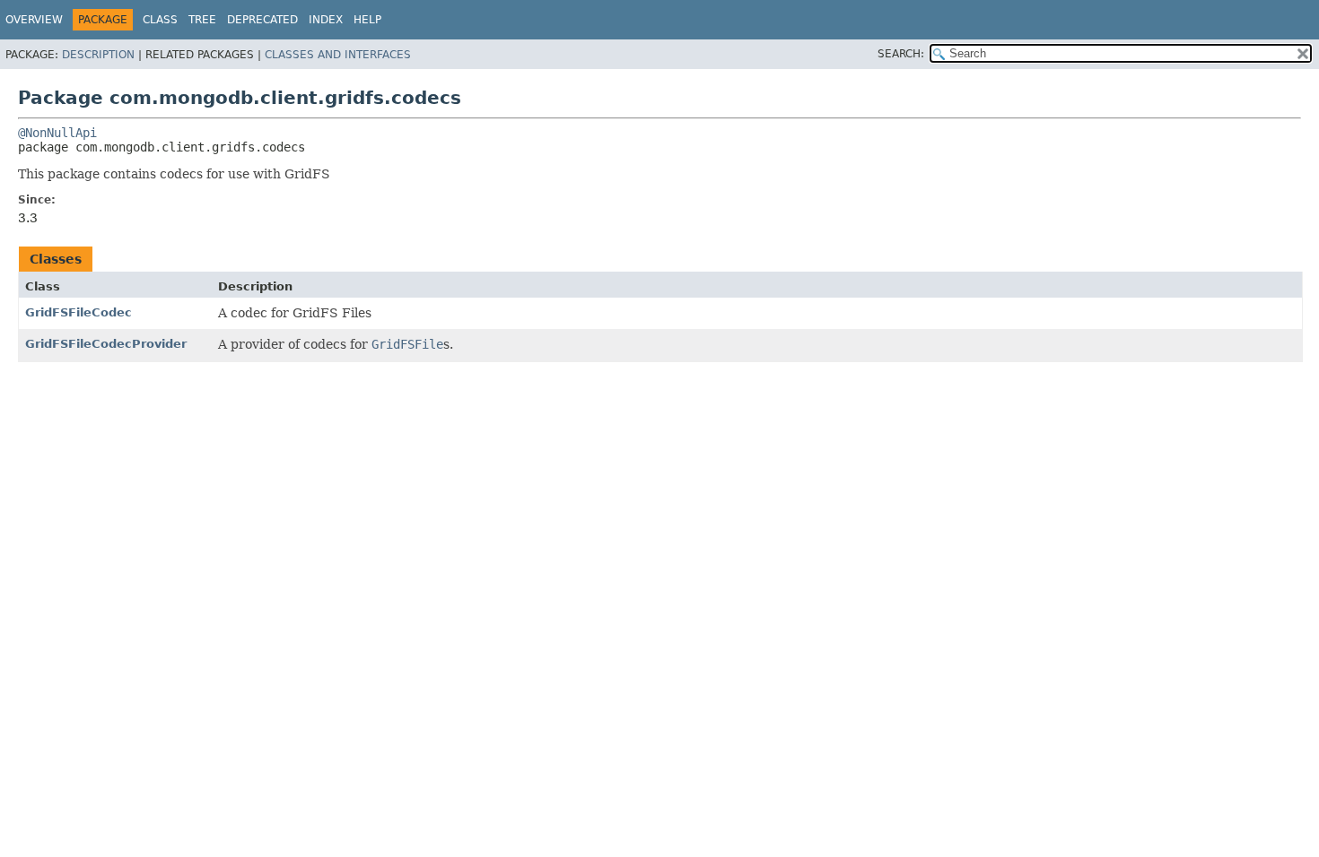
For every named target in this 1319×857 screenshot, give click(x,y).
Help (367, 19)
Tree (202, 19)
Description (98, 54)
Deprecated (262, 19)
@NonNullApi (57, 133)
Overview (34, 19)
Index (326, 19)
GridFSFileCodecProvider (106, 344)
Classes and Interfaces (338, 54)
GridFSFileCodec (78, 312)
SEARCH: (901, 54)
